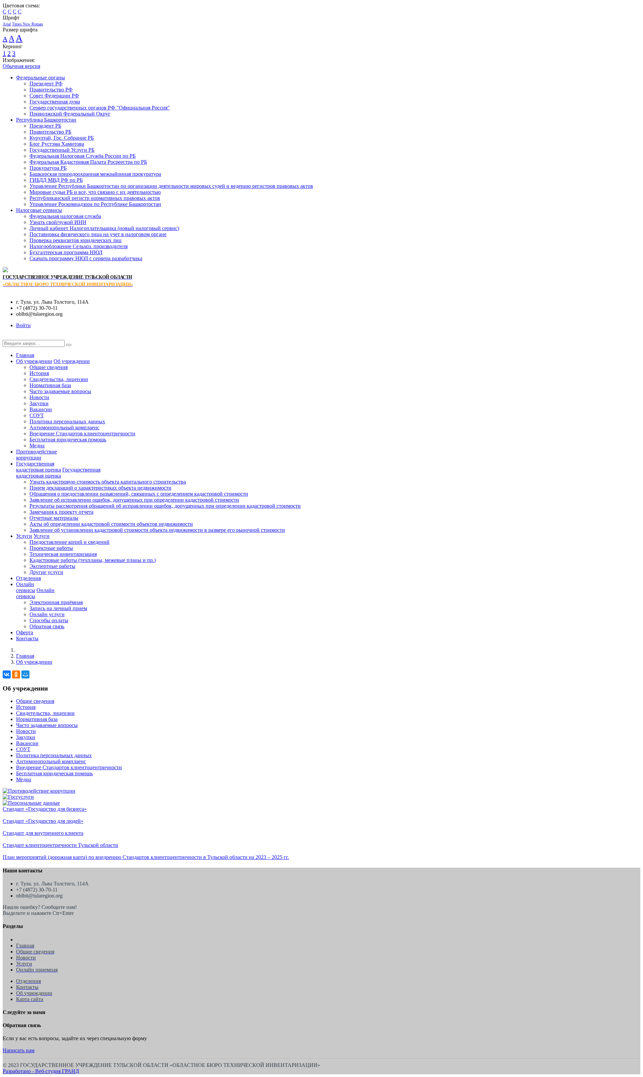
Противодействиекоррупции (36, 454)
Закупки (39, 403)
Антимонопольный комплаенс (64, 427)
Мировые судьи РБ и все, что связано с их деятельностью (95, 192)
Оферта (24, 632)
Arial (7, 24)
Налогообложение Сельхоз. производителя (78, 246)
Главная (25, 355)
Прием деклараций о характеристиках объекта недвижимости (100, 488)
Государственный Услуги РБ (61, 150)
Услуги (24, 536)
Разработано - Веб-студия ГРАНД (41, 1071)
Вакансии (40, 409)
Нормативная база (50, 385)
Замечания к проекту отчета (61, 512)
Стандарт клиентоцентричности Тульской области (60, 845)
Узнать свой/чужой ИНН (57, 222)
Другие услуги (46, 572)
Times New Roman (27, 24)
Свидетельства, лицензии (58, 379)
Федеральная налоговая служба (65, 216)
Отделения (28, 578)
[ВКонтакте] (7, 674)
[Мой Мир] (25, 674)
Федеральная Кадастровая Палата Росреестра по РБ (88, 162)
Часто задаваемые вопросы (60, 391)
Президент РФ (46, 83)
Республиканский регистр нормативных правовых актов (94, 198)
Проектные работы (51, 548)
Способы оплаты (48, 620)
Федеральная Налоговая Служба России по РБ (82, 156)
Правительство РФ (51, 89)
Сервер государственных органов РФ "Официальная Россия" (99, 108)
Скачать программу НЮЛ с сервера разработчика (85, 258)
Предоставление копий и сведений (69, 542)
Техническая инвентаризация (63, 554)
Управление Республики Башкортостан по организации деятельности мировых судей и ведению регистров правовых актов (171, 186)
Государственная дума (54, 101)
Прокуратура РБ (48, 168)
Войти (23, 325)
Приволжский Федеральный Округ (70, 114)
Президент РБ (45, 126)
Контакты (27, 638)
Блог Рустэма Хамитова (56, 144)
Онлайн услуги (47, 614)
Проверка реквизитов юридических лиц (75, 240)
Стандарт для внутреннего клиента (43, 833)
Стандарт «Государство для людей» (43, 821)
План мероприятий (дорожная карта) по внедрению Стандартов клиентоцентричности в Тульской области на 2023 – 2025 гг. (146, 857)
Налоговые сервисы (39, 210)
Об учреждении (34, 361)
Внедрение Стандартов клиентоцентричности (82, 433)
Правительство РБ (50, 132)
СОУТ (36, 415)
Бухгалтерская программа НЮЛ (65, 252)
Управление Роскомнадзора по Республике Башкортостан (95, 204)
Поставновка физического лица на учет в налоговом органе (97, 234)
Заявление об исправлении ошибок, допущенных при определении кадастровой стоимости (134, 500)
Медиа (37, 445)
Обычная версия (21, 66)
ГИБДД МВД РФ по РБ (56, 180)
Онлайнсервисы (25, 587)
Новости (39, 397)
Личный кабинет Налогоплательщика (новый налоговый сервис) (104, 228)
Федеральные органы (40, 77)
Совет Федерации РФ (54, 95)
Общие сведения (48, 367)
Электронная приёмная (56, 602)
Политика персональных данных (67, 421)
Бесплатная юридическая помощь (67, 439)
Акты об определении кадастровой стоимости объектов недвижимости (111, 524)
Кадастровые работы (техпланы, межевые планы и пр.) (92, 560)
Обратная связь (46, 626)
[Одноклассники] (16, 674)
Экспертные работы (52, 566)
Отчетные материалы (53, 518)
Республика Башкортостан (46, 120)
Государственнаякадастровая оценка (38, 467)
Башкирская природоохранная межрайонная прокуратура (95, 174)
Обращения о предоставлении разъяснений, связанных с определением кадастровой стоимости (138, 494)
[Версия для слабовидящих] (8, 337)
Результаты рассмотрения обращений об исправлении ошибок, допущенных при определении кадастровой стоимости (165, 506)
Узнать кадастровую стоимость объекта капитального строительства (107, 482)
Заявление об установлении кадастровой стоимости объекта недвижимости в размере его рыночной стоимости (157, 530)
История (39, 373)
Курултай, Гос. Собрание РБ (61, 138)
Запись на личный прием (58, 608)
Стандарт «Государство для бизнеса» (45, 809)
